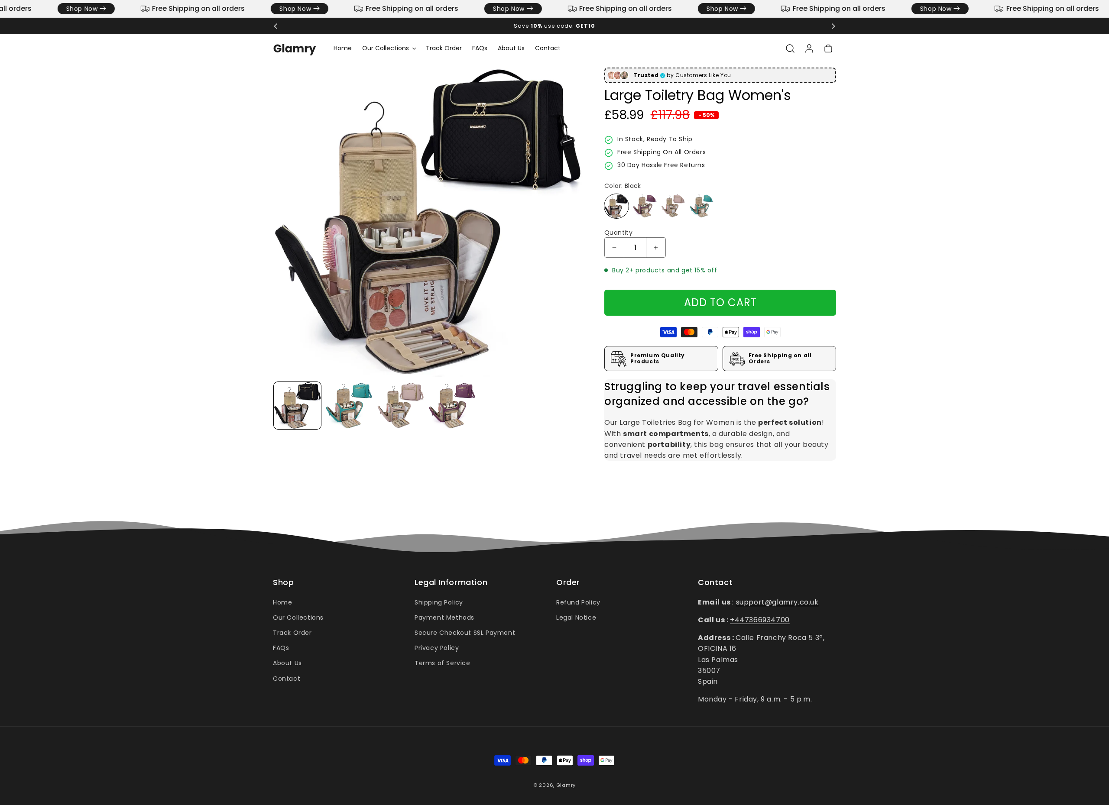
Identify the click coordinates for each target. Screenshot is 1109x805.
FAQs (281, 647)
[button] (389, 48)
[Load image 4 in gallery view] (452, 405)
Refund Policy (578, 602)
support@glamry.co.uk (777, 602)
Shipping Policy (439, 602)
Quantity (618, 233)
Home (282, 602)
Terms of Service (442, 663)
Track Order (292, 632)
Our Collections (298, 617)
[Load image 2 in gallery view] (349, 405)
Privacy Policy (437, 647)
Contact (286, 678)
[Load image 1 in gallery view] (297, 405)
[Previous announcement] (275, 26)
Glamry (566, 785)
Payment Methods (444, 617)
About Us (287, 663)
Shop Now (72, 8)
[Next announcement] (833, 26)
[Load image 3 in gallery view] (400, 405)
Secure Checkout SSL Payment (465, 632)
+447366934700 (760, 619)
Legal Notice (576, 617)
